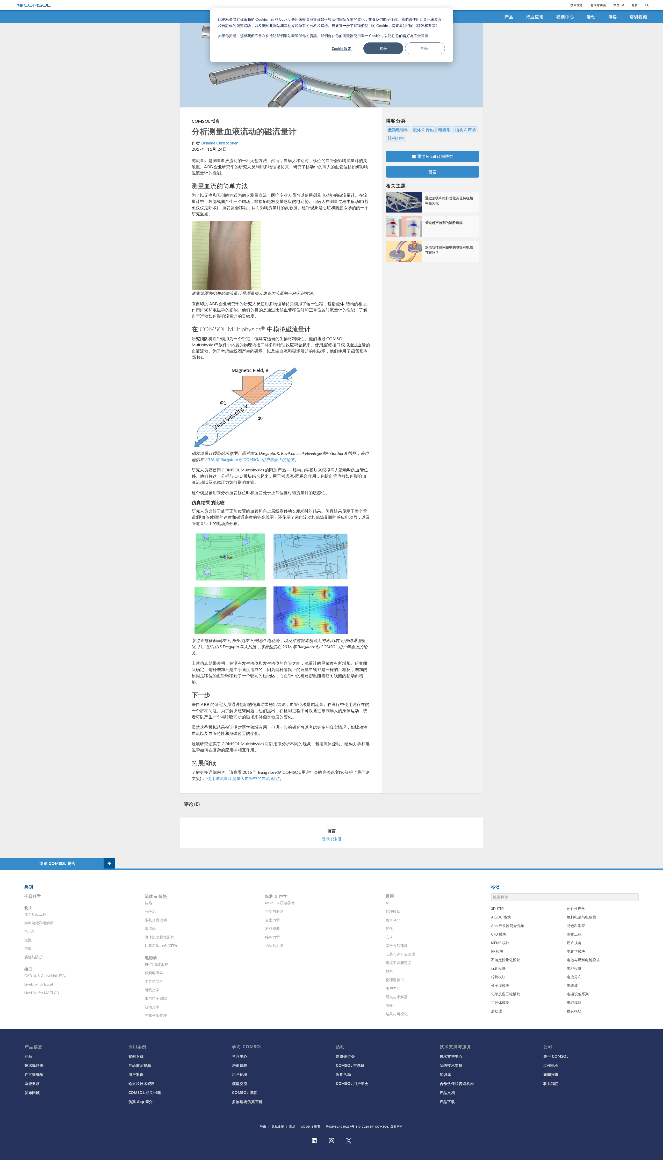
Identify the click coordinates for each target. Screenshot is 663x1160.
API (389, 903)
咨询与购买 (598, 5)
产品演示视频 (139, 1065)
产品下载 (447, 1101)
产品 (509, 17)
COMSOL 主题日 (350, 1065)
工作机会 (551, 1065)
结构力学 (396, 138)
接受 (383, 48)
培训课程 (239, 1065)
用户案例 (136, 1074)
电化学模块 (576, 951)
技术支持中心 (451, 1056)
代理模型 (393, 911)
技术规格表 (34, 1065)
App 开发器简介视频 (507, 925)
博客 (612, 17)
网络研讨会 (345, 1056)
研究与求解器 (397, 997)
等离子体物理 (156, 1015)
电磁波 (572, 985)
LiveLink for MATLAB (41, 992)
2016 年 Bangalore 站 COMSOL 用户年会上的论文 (250, 459)
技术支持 (577, 5)
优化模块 (498, 968)
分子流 (150, 911)
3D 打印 (497, 908)
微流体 (150, 928)
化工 (28, 907)
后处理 (496, 1011)
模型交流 (239, 1083)
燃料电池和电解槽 (39, 923)
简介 (389, 1005)
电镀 (28, 948)
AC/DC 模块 (501, 917)
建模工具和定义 (398, 962)
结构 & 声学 (465, 129)
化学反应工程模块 (505, 994)
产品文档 (447, 1092)
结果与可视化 (397, 1014)
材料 (389, 971)
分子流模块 (500, 985)
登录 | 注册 (331, 838)
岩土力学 (272, 920)
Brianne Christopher (219, 142)
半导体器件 (154, 981)
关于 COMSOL (555, 1056)
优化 (389, 928)
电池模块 (574, 968)
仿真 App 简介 (140, 1101)
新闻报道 (551, 1074)
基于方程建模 (397, 945)
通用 (390, 896)
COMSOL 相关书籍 (144, 1092)
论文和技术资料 (141, 1083)
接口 (28, 969)
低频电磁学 (398, 129)
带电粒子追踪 (156, 998)
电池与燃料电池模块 (583, 960)
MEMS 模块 (500, 942)
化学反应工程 (35, 914)
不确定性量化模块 (505, 960)
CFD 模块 (498, 934)
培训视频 (638, 17)
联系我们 (551, 1083)
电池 (28, 940)
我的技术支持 (451, 1065)
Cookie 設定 (341, 48)
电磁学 (444, 129)
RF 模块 (497, 951)
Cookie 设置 (310, 1126)
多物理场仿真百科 (247, 1101)
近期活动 (343, 1074)
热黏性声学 (576, 908)
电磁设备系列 (578, 994)
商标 (292, 1126)
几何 (389, 937)
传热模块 (498, 977)
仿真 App (393, 920)
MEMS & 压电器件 (280, 903)
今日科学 (32, 896)
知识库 (445, 1074)
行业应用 (535, 17)
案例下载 (136, 1056)
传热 (148, 903)
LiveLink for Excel (38, 984)
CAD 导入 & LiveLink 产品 (45, 975)
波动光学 (152, 1007)
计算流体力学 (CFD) (161, 945)
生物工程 (574, 934)
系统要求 (32, 1083)
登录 (635, 5)
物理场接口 (395, 979)
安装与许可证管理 (400, 954)
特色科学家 (576, 925)
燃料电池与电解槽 (581, 917)
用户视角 (574, 942)
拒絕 (425, 48)
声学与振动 (274, 911)
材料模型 (272, 928)
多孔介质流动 (156, 920)
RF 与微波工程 (156, 964)
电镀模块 (574, 1002)
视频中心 (565, 17)
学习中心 (239, 1056)
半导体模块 (500, 1002)
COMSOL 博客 (206, 121)
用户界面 (393, 988)
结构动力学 (274, 945)
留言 (432, 171)
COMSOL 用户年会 (352, 1083)
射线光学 (152, 990)
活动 (591, 17)
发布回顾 (32, 1092)
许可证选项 (34, 1074)
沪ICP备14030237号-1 (341, 1126)
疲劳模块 (574, 1011)
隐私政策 (278, 1126)
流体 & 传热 (423, 129)
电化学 (29, 931)
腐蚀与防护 (33, 957)
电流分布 (574, 977)
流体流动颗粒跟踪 (159, 937)
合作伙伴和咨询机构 (457, 1083)
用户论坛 (239, 1074)
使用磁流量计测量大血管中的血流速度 (242, 778)
